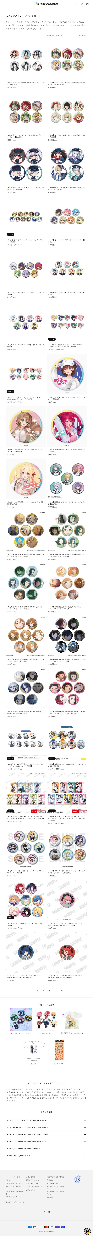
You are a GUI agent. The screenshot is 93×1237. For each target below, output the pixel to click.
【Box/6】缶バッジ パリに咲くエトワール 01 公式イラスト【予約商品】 (66, 136)
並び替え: (50, 36)
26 (62, 991)
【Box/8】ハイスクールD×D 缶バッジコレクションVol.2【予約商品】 (26, 924)
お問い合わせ (30, 1190)
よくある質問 (30, 1177)
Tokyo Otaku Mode (48, 1231)
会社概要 (50, 1197)
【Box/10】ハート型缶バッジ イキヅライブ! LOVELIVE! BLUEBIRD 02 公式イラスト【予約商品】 (24, 398)
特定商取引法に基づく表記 (55, 1177)
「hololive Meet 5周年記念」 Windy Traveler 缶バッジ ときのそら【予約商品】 (66, 398)
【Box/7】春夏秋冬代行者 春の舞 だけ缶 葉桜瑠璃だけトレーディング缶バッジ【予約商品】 (66, 555)
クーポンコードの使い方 (34, 1187)
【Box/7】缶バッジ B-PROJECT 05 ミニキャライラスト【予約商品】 (25, 293)
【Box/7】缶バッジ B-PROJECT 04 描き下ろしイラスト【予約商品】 (67, 293)
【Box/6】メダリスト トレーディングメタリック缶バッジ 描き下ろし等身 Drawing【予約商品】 (66, 872)
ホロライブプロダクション (72, 1089)
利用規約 (50, 1180)
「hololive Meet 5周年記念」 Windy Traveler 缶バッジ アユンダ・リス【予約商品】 (25, 450)
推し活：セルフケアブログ (14, 1183)
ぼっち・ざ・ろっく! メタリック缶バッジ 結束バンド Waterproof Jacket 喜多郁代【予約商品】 (65, 976)
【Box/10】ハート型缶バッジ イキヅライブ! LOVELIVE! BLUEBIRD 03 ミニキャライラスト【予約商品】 (65, 346)
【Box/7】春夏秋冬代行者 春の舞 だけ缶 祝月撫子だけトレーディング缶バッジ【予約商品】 (25, 660)
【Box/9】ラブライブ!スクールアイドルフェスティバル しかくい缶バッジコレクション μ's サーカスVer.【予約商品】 (25, 817)
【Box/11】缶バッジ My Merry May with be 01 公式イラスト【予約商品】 (25, 241)
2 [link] (37, 991)
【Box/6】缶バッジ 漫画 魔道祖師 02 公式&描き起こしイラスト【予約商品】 (25, 83)
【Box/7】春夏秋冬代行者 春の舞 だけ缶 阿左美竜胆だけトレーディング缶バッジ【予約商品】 (25, 555)
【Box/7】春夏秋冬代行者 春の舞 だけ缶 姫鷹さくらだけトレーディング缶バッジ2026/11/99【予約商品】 (66, 712)
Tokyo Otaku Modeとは (13, 1177)
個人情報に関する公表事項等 (55, 1187)
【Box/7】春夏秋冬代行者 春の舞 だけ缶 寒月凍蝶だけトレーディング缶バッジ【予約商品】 (25, 712)
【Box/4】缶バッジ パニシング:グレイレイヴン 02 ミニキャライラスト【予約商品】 (26, 188)
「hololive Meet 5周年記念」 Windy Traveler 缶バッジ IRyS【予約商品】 (66, 450)
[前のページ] (25, 990)
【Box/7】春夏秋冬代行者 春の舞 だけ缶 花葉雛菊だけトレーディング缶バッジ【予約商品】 (66, 608)
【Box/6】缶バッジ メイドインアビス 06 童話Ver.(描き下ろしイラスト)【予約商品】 (25, 136)
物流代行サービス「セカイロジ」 (15, 1203)
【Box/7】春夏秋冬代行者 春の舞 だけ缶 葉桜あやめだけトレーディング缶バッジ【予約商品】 (25, 608)
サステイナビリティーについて (14, 1198)
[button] (4, 3)
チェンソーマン (22, 1092)
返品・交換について (32, 1183)
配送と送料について (32, 1180)
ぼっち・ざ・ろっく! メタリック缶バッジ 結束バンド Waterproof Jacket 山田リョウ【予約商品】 (24, 976)
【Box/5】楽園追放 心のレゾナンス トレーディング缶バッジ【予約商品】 (66, 503)
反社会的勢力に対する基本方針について (55, 1193)
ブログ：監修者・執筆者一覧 (14, 1193)
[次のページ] (67, 990)
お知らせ (8, 1180)
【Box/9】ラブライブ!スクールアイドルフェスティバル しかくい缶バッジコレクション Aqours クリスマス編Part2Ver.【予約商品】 (67, 818)
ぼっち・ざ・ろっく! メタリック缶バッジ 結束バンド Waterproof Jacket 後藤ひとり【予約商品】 (65, 924)
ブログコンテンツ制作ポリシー (14, 1187)
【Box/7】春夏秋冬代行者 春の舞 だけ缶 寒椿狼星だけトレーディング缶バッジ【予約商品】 (66, 660)
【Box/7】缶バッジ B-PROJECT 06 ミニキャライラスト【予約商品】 (67, 241)
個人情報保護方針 (52, 1183)
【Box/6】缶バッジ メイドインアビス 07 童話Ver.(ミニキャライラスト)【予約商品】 (66, 83)
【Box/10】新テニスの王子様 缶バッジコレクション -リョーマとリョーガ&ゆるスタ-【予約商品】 (25, 765)
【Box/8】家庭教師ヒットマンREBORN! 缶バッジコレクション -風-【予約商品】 (67, 765)
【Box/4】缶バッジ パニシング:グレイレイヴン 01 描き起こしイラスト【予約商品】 (67, 188)
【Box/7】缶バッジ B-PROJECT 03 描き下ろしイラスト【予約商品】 (25, 346)
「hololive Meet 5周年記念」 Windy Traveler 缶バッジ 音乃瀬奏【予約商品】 (25, 503)
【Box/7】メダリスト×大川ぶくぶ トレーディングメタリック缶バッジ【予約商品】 (25, 872)
